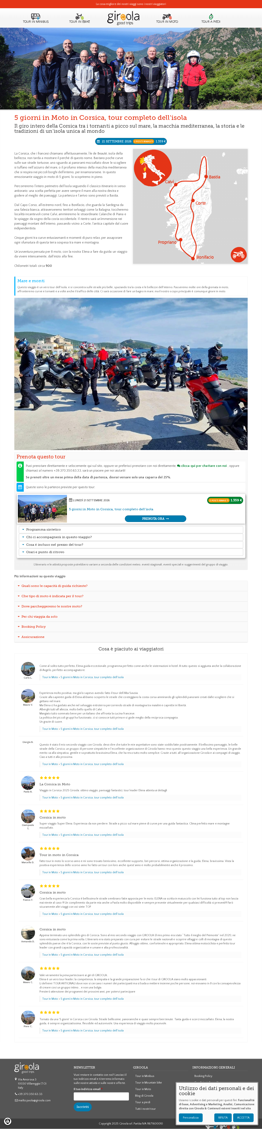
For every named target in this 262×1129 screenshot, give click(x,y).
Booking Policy (33, 627)
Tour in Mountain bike (148, 1082)
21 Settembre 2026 (134, 141)
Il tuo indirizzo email (87, 1089)
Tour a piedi (210, 22)
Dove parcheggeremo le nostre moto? (51, 606)
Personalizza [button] (191, 1117)
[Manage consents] (7, 1121)
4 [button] (135, 442)
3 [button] (133, 442)
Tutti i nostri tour (145, 1109)
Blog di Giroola (144, 1095)
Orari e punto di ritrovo (45, 552)
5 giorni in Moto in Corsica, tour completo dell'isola (92, 677)
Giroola (123, 22)
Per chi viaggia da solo (39, 617)
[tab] (131, 529)
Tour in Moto (50, 677)
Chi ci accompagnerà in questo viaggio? (59, 537)
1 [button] (127, 442)
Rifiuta (223, 1117)
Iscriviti (83, 1107)
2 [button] (130, 442)
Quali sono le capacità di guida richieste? (54, 586)
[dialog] (217, 1103)
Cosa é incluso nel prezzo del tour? (55, 545)
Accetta (243, 1117)
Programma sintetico (43, 529)
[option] (131, 374)
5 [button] (138, 442)
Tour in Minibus (36, 22)
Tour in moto (167, 22)
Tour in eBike (79, 22)
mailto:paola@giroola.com (34, 1100)
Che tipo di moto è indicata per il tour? (52, 596)
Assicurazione (32, 637)
